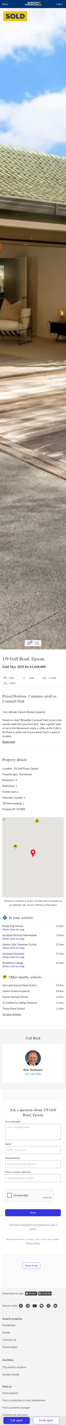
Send (33, 1212)
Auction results (10, 1374)
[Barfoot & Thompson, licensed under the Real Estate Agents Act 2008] (33, 4)
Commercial (9, 1339)
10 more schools (11, 1014)
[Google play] (45, 1294)
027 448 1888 (33, 1074)
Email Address (12, 1158)
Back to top (31, 1265)
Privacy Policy (33, 1243)
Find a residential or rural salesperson (23, 1400)
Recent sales (9, 1347)
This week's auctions (14, 1367)
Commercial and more (15, 1415)
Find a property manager (16, 1407)
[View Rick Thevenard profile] (33, 1058)
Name (8, 1144)
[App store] (31, 1294)
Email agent (46, 1420)
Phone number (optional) (17, 1172)
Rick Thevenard (33, 1070)
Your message (12, 1121)
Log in (59, 4)
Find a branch (10, 1393)
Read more (8, 742)
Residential (8, 1325)
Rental (6, 1332)
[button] (33, 853)
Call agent (17, 1420)
